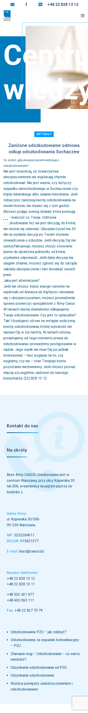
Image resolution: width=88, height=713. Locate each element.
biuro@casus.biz (31, 551)
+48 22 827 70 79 (28, 610)
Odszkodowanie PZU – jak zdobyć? (38, 632)
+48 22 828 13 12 (21, 578)
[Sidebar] (5, 219)
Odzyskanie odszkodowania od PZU (39, 667)
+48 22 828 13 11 (21, 584)
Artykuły (44, 134)
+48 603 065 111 (20, 600)
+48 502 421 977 (20, 594)
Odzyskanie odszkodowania (32, 675)
